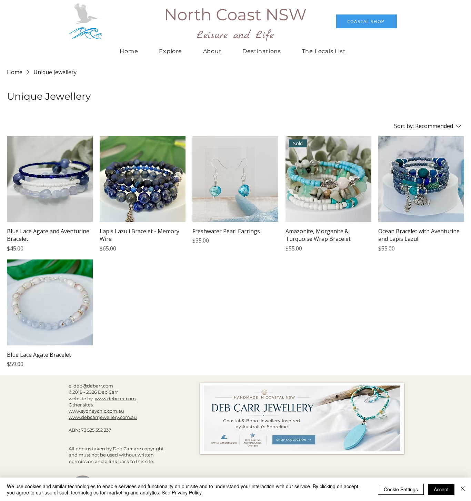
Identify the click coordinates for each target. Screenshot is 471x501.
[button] (261, 51)
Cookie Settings (401, 489)
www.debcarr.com (115, 398)
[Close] (463, 489)
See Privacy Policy (182, 492)
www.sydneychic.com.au (96, 411)
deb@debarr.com (93, 386)
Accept (441, 489)
